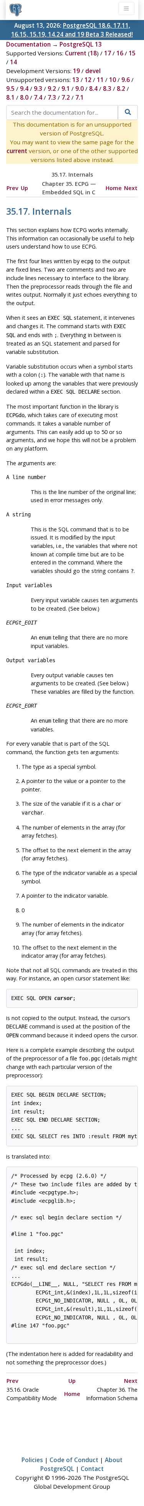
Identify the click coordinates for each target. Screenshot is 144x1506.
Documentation (28, 44)
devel (93, 71)
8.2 (121, 88)
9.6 (125, 79)
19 (76, 71)
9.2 (52, 88)
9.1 (65, 88)
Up (24, 188)
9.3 (38, 88)
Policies (32, 1460)
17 (107, 53)
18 (93, 53)
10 (112, 79)
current (17, 151)
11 (100, 79)
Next (130, 188)
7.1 (79, 97)
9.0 (79, 88)
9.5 (10, 88)
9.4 (24, 88)
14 (13, 62)
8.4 (93, 88)
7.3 (52, 97)
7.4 (38, 97)
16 (119, 53)
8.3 (107, 88)
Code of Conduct (74, 1460)
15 (132, 53)
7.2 (65, 97)
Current (75, 53)
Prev (12, 188)
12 (87, 79)
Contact (92, 1469)
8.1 (10, 97)
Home (114, 188)
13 (75, 79)
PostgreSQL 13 (81, 44)
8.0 (24, 97)
